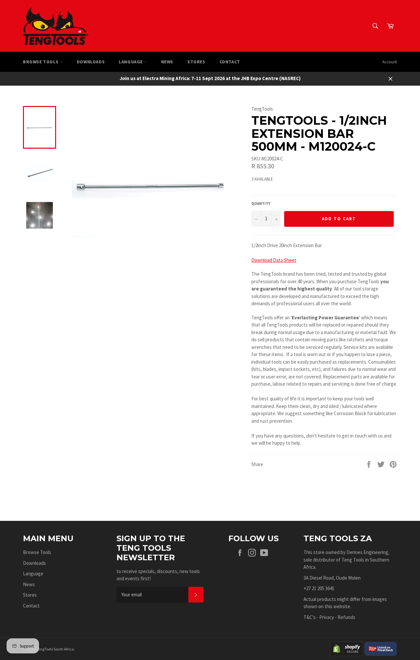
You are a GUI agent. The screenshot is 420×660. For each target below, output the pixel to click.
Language (131, 62)
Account (389, 62)
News (167, 62)
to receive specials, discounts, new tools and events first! (158, 575)
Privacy (326, 617)
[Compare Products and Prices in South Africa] (380, 648)
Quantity (260, 203)
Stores (196, 62)
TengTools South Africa (55, 649)
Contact (230, 62)
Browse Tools (41, 62)
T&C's (310, 617)
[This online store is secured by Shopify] (346, 648)
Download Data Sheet (273, 260)
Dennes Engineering (367, 552)
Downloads (91, 62)
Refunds (346, 617)
